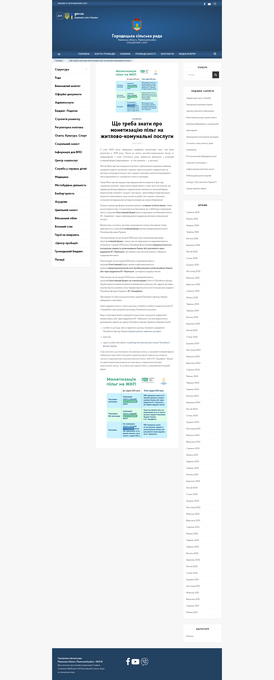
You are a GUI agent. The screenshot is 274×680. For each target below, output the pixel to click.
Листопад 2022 (193, 508)
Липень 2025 (192, 298)
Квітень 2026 (192, 239)
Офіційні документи (68, 94)
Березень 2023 (193, 481)
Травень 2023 (192, 468)
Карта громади (105, 54)
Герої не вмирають (67, 235)
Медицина (61, 177)
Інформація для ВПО (68, 152)
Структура (62, 69)
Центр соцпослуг (66, 160)
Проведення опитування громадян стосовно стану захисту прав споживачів (202, 143)
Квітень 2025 (192, 317)
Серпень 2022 (193, 527)
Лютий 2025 (192, 330)
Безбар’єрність (64, 193)
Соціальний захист (67, 144)
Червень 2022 (192, 540)
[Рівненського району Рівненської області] (137, 25)
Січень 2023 (192, 494)
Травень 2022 (192, 547)
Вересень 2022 (193, 521)
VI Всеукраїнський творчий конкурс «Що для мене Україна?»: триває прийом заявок (201, 182)
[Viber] (144, 663)
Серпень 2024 (193, 370)
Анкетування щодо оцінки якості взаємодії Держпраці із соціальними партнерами (202, 124)
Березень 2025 (193, 324)
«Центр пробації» (66, 243)
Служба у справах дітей (71, 168)
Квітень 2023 (192, 475)
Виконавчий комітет (67, 86)
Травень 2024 (192, 389)
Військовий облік (66, 218)
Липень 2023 (192, 455)
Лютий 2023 (192, 488)
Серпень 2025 (193, 291)
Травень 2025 (192, 311)
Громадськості (145, 54)
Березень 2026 (193, 245)
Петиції (59, 259)
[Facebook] (128, 663)
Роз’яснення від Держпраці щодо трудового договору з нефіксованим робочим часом (201, 162)
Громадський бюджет (69, 251)
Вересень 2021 (193, 599)
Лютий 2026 (192, 252)
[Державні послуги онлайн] (60, 15)
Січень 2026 (192, 258)
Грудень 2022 (192, 501)
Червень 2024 (192, 383)
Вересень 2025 (193, 285)
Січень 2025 (192, 337)
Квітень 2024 (192, 396)
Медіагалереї (187, 54)
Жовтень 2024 (193, 357)
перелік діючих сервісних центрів (144, 331)
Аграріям (61, 201)
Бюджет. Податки (66, 110)
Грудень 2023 (192, 422)
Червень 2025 (192, 304)
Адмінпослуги (64, 102)
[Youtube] (135, 663)
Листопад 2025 (193, 271)
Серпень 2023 (193, 448)
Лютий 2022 (192, 567)
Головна (84, 54)
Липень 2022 (192, 534)
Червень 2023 (192, 462)
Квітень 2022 (192, 553)
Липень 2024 (192, 376)
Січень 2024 (192, 416)
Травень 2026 (192, 232)
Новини (125, 54)
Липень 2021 (192, 612)
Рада (58, 77)
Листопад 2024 (193, 350)
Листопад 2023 (193, 429)
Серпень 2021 (192, 606)
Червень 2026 (192, 226)
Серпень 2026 (193, 212)
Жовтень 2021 (192, 593)
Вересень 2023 (193, 442)
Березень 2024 (193, 403)
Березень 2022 (193, 560)
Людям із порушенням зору (72, 3)
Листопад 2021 (193, 586)
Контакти (167, 54)
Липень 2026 (192, 219)
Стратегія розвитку (67, 119)
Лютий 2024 (192, 409)
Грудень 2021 (192, 580)
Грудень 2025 (192, 265)
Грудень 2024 (192, 344)
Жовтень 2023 (193, 435)
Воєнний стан (63, 226)
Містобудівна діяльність (70, 185)
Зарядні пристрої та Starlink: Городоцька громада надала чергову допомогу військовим (200, 104)
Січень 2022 (192, 573)
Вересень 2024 (193, 363)
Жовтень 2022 (193, 514)
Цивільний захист (66, 210)
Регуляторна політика (69, 127)
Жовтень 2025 (193, 278)
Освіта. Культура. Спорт (71, 135)
